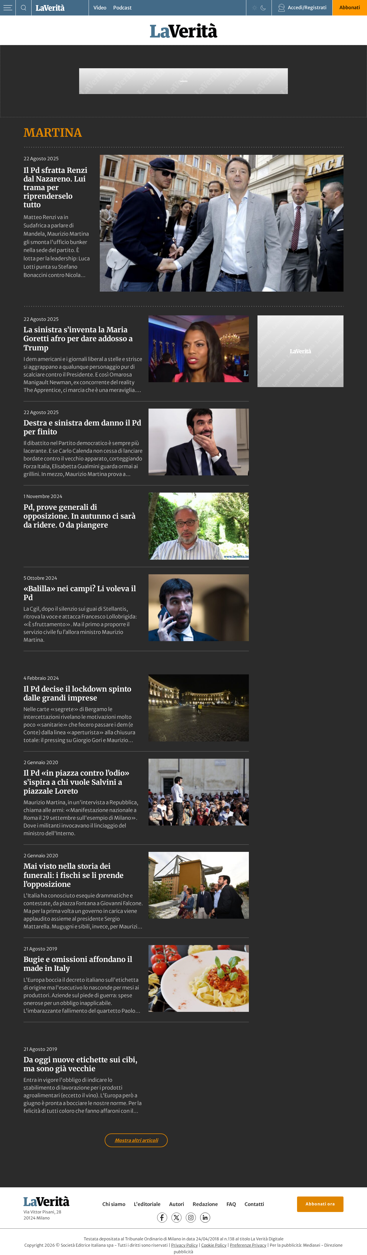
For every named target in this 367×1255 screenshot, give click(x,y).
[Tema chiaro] (254, 7)
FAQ (231, 1204)
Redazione (205, 1204)
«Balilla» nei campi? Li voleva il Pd (80, 593)
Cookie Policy (214, 1245)
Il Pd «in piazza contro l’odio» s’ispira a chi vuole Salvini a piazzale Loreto (76, 782)
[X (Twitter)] (176, 1218)
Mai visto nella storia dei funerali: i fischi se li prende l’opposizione (74, 875)
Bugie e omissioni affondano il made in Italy (78, 964)
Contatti (254, 1204)
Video (99, 8)
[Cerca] (24, 8)
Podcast (122, 8)
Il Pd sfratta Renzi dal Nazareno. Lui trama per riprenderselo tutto (55, 187)
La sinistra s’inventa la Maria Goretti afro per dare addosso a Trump (78, 338)
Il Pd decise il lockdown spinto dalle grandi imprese (77, 693)
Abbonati (349, 7)
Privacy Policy (184, 1245)
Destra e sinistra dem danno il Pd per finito (82, 427)
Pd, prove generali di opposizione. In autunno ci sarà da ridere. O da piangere (80, 516)
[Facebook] (162, 1218)
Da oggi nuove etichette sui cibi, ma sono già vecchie (80, 1064)
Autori (176, 1204)
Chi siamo (113, 1204)
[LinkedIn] (205, 1218)
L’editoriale (147, 1204)
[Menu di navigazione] (8, 8)
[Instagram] (191, 1218)
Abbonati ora (320, 1204)
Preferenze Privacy (248, 1245)
